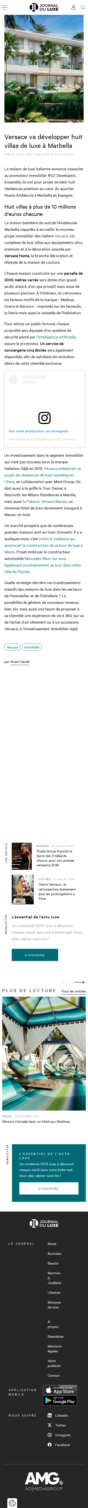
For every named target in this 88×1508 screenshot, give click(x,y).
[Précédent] (67, 982)
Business (54, 1253)
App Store (60, 1390)
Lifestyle (54, 1292)
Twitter (60, 1425)
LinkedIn (61, 1415)
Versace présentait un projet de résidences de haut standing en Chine (42, 475)
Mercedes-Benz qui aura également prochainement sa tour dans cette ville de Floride (42, 565)
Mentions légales (55, 1348)
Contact (54, 1375)
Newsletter (56, 1336)
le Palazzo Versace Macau (45, 501)
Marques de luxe (54, 1304)
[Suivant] (79, 982)
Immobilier (32, 647)
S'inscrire (35, 955)
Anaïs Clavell (63, 154)
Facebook (62, 1444)
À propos (53, 1324)
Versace (61, 235)
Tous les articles (73, 991)
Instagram (62, 1434)
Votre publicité (54, 1363)
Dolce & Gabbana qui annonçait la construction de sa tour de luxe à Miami (43, 545)
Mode (52, 1243)
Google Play (60, 1400)
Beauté (53, 1263)
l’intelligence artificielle (56, 336)
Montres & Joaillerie (54, 1277)
